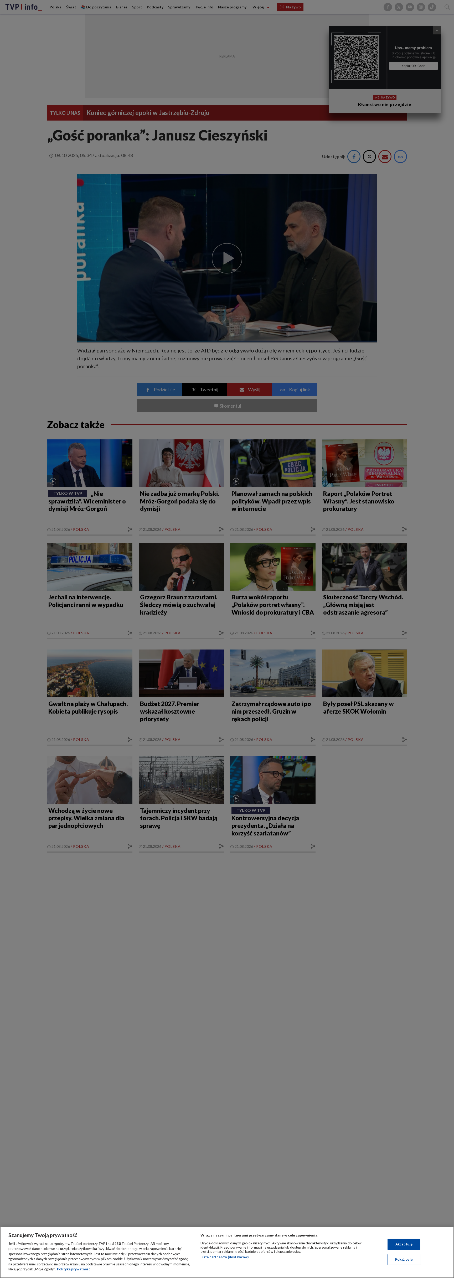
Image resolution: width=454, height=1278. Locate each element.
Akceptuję (403, 1244)
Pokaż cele (404, 1259)
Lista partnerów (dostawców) (224, 1257)
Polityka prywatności (74, 1269)
